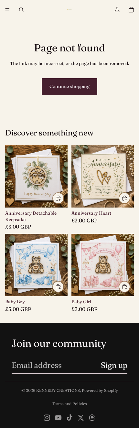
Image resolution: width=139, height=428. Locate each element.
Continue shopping (69, 86)
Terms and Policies (69, 403)
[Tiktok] (69, 418)
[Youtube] (58, 418)
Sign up (114, 365)
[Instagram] (47, 418)
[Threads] (92, 418)
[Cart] (131, 10)
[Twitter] (81, 418)
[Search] (21, 10)
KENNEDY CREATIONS (58, 390)
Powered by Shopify (100, 390)
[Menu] (7, 9)
